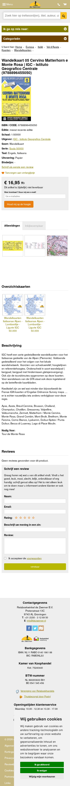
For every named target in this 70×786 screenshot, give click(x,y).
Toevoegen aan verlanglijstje (20, 173)
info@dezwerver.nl (36, 620)
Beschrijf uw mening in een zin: (22, 524)
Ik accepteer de (25, 558)
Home (18, 47)
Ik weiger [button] (42, 770)
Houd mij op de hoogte (19, 204)
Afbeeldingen (12, 225)
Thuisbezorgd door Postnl (37, 696)
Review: (9, 535)
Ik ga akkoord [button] (42, 764)
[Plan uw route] (41, 628)
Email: (8, 506)
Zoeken (63, 15)
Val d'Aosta (53, 47)
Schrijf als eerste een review (17, 167)
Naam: (8, 496)
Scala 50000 (16, 148)
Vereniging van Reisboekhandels (37, 691)
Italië (40, 47)
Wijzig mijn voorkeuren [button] (42, 776)
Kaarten (6, 50)
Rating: (8, 518)
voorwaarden (34, 558)
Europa (30, 47)
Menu (9, 4)
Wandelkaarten (22, 50)
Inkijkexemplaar (34, 225)
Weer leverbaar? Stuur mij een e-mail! (20, 192)
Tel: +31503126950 (59, 4)
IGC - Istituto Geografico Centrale (32, 139)
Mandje (65, 4)
